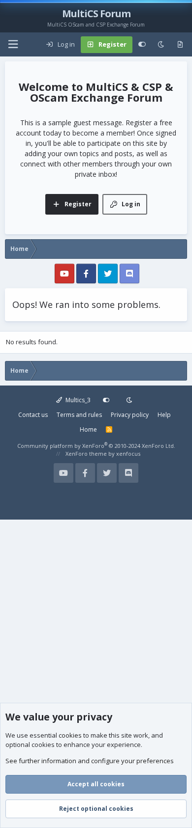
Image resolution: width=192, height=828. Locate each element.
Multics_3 (77, 400)
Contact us (33, 415)
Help (164, 415)
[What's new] (180, 45)
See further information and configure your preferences (89, 760)
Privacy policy (130, 415)
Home (88, 429)
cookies (70, 735)
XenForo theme (86, 453)
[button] (13, 44)
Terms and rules (79, 415)
